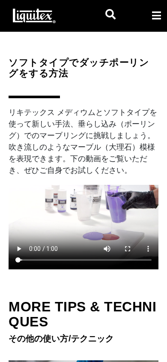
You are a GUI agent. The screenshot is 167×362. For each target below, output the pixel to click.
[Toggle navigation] (156, 15)
